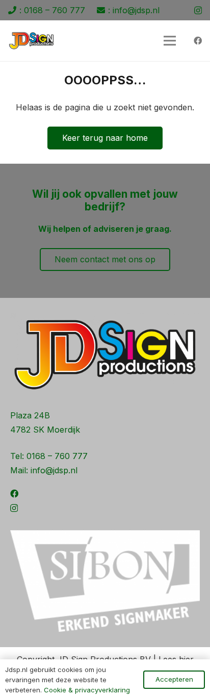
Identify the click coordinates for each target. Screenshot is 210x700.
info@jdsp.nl (54, 470)
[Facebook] (198, 41)
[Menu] (169, 40)
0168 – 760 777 (57, 456)
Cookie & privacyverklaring (87, 690)
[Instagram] (198, 10)
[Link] (31, 41)
